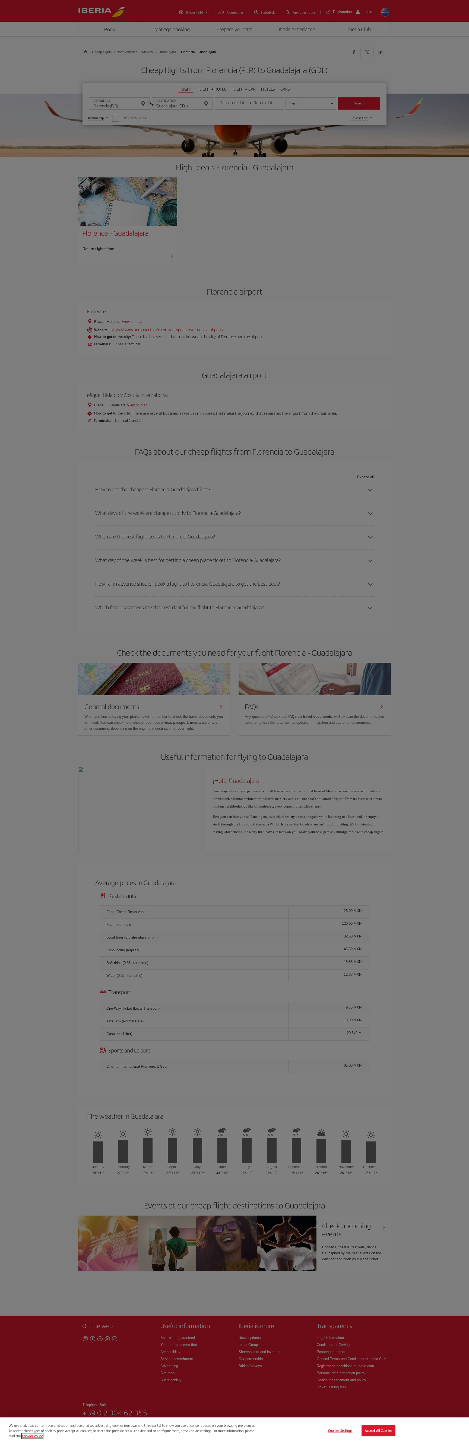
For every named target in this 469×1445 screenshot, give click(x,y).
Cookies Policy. (32, 1436)
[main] (234, 1431)
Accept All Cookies (378, 1430)
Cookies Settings (340, 1430)
